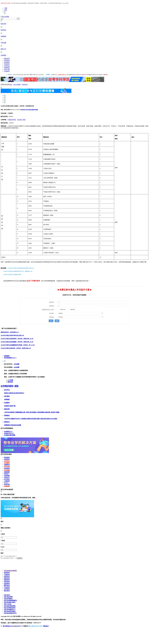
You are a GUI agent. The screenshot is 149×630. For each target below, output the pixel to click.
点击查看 (16, 364)
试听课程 (7, 396)
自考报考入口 (8, 431)
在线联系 (7, 406)
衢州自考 (7, 585)
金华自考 (7, 583)
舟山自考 (7, 587)
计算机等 (7, 481)
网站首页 (7, 58)
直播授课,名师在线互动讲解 (12, 425)
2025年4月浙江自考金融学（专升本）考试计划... (17, 342)
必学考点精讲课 (9, 412)
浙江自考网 (17, 84)
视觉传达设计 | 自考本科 (10, 332)
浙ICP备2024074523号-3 (35, 626)
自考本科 (23, 109)
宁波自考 (7, 574)
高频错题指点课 (20, 412)
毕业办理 (7, 466)
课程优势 (7, 409)
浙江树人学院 (21, 119)
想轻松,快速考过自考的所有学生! (14, 393)
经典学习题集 (54, 412)
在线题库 (7, 402)
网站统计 (46, 626)
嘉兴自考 (7, 578)
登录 (5, 8)
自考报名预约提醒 (9, 435)
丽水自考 (7, 590)
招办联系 (7, 468)
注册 (5, 10)
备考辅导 (7, 67)
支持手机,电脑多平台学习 (12, 418)
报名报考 (7, 62)
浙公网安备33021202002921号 (12, 626)
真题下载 (13, 406)
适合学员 (7, 390)
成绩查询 (7, 464)
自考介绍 (7, 484)
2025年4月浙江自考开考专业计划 (12, 335)
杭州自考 (7, 572)
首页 (10, 84)
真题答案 (7, 472)
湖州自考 (7, 579)
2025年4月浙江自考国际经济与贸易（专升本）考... (18, 345)
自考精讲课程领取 (10, 386)
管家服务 (7, 415)
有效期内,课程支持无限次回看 (30, 418)
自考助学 (7, 71)
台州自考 (7, 589)
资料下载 (7, 69)
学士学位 (7, 479)
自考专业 (7, 65)
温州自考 (7, 576)
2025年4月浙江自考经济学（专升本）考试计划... (17, 338)
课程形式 (7, 422)
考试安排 (7, 64)
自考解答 (7, 463)
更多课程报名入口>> (10, 357)
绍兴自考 (7, 581)
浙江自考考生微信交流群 (31, 109)
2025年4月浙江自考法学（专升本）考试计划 (16, 348)
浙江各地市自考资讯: (10, 570)
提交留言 (19, 558)
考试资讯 (7, 60)
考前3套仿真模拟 (31, 412)
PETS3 (6, 483)
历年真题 (7, 470)
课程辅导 (7, 356)
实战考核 (7, 475)
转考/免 (6, 474)
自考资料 (7, 486)
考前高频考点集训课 (43, 412)
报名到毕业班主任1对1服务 (48, 418)
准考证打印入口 (9, 433)
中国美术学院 (12, 119)
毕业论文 (7, 477)
